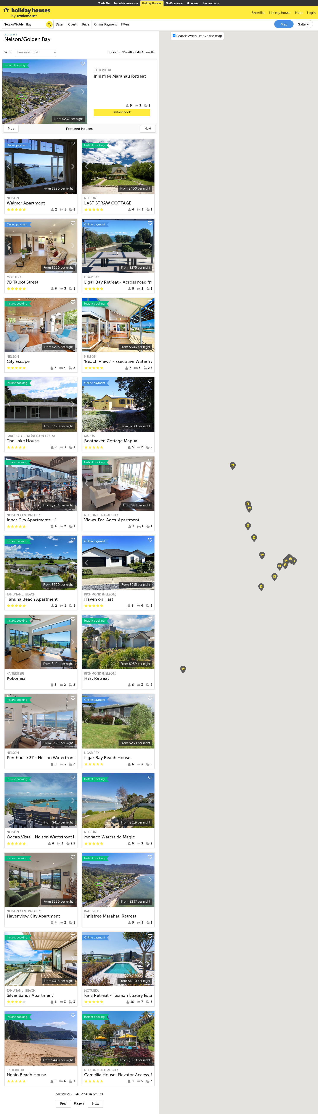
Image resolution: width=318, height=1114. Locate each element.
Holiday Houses (152, 3)
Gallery (303, 24)
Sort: (8, 52)
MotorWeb (193, 3)
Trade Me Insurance (126, 3)
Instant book (122, 112)
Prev (11, 128)
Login (311, 13)
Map (284, 24)
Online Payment (105, 24)
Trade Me (104, 3)
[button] (261, 587)
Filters (125, 24)
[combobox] (28, 24)
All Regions (10, 34)
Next (148, 128)
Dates (60, 24)
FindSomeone (174, 3)
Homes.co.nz (211, 3)
